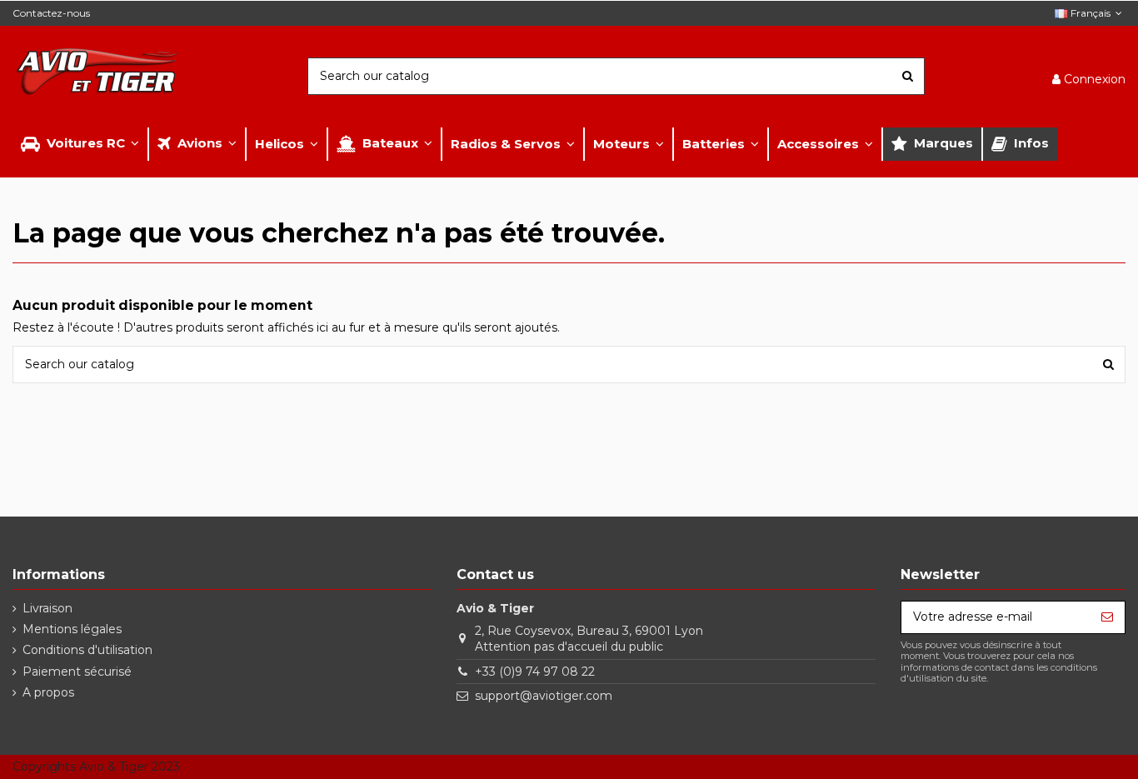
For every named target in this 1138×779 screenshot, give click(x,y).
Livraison (47, 608)
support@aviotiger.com (543, 695)
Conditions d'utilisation (87, 649)
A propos (48, 692)
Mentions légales (72, 629)
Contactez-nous (51, 13)
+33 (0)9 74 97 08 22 (535, 671)
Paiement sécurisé (77, 671)
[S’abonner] (1107, 617)
